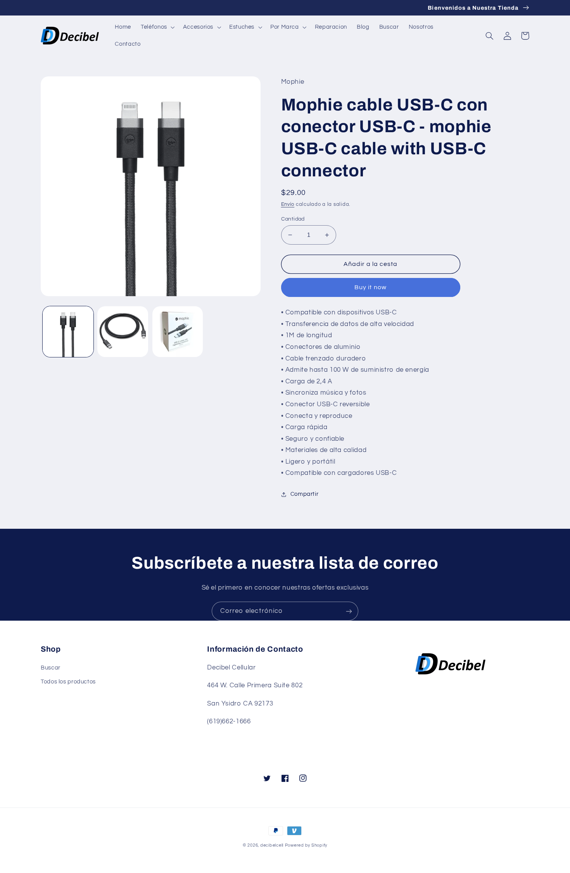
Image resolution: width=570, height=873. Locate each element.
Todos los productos (68, 682)
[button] (157, 27)
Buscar (50, 668)
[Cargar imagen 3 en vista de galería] (177, 331)
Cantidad (293, 219)
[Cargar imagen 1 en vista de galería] (68, 331)
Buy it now (370, 287)
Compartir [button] (304, 494)
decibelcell (271, 845)
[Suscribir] (349, 611)
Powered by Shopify (306, 845)
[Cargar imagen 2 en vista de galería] (122, 331)
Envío (288, 204)
